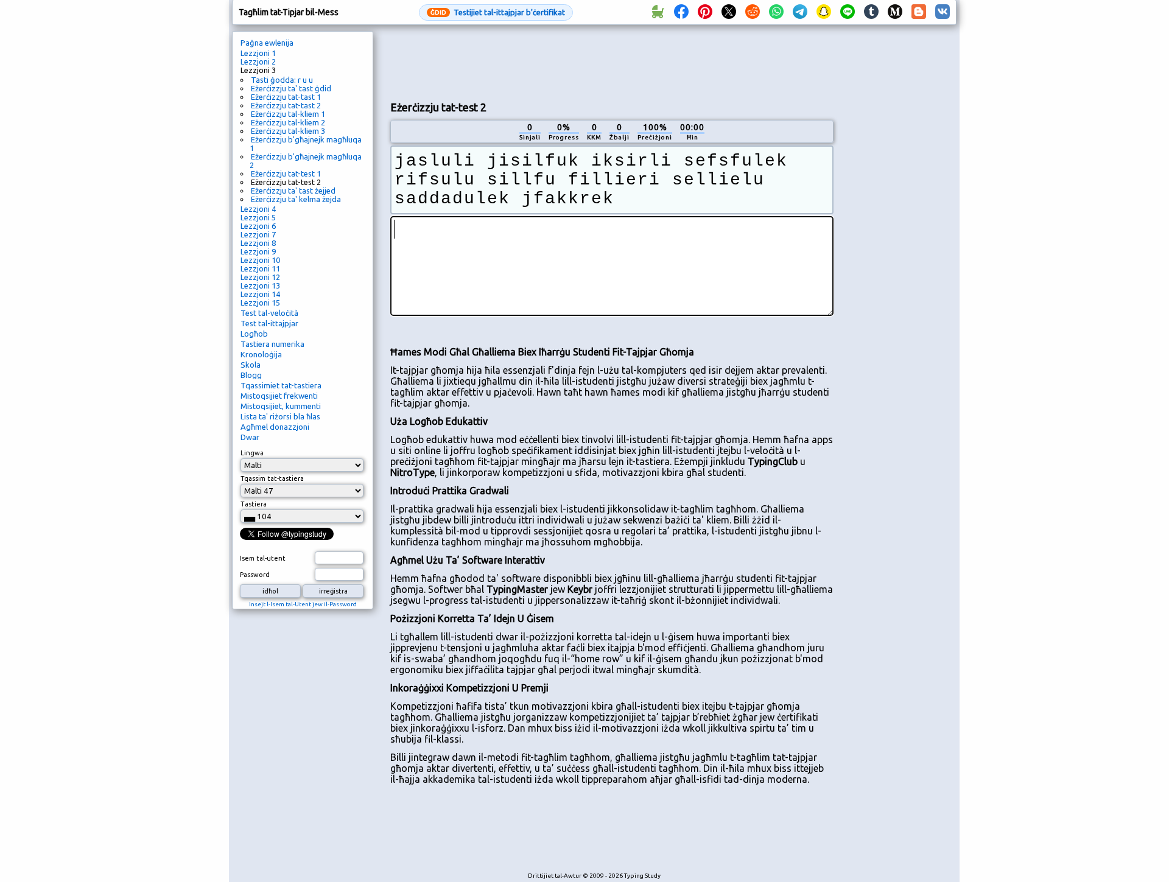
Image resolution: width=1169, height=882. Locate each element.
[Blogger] (918, 12)
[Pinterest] (705, 12)
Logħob (254, 333)
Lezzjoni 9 (258, 251)
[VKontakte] (942, 12)
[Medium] (895, 12)
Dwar (249, 437)
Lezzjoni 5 (258, 217)
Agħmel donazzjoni (274, 426)
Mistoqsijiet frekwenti (279, 395)
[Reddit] (752, 12)
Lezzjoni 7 (258, 234)
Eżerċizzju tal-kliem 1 (288, 114)
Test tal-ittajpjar (269, 323)
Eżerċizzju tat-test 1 (286, 173)
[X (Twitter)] (728, 12)
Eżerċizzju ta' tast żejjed (293, 190)
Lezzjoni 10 (260, 260)
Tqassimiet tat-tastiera (280, 385)
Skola (250, 364)
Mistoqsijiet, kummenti (280, 406)
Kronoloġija (261, 354)
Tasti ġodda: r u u (282, 79)
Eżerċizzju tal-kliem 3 (288, 131)
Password (255, 574)
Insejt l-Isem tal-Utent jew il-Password (303, 604)
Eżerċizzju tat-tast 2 (286, 105)
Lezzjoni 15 (260, 302)
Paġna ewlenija (266, 42)
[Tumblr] (871, 12)
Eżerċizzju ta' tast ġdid (291, 88)
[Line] (847, 12)
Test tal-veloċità (269, 313)
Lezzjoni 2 (258, 61)
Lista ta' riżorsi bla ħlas (280, 416)
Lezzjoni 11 (260, 268)
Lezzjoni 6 (258, 226)
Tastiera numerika (272, 344)
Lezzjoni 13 (260, 285)
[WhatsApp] (776, 12)
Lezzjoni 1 (258, 53)
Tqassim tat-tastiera (272, 478)
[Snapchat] (823, 12)
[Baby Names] (657, 12)
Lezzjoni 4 (258, 209)
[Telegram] (800, 12)
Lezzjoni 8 (258, 243)
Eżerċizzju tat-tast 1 (286, 97)
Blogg (251, 375)
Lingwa (252, 453)
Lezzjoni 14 (260, 294)
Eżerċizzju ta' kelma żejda (296, 199)
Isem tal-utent (263, 558)
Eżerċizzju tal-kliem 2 (288, 122)
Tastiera (253, 504)
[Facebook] (681, 12)
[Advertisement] (612, 61)
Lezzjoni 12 (260, 277)
